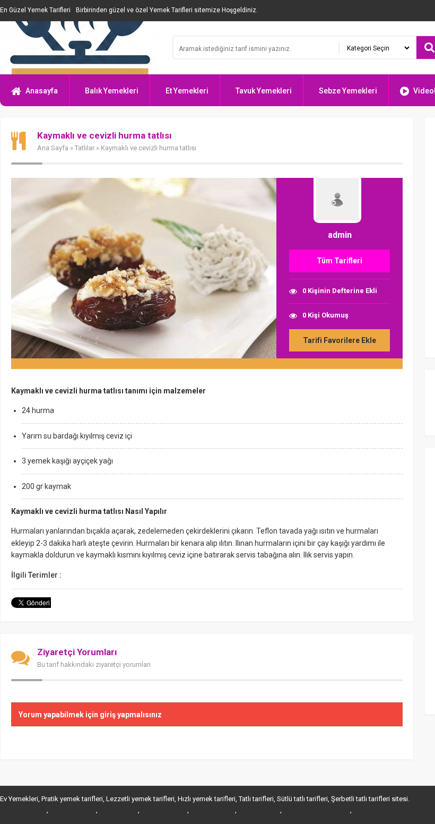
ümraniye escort (377, 810)
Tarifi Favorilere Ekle (339, 340)
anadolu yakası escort (316, 810)
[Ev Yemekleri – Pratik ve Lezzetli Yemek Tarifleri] (79, 47)
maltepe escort (22, 810)
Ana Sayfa (52, 148)
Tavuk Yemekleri (264, 91)
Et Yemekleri (187, 91)
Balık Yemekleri (111, 91)
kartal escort (117, 810)
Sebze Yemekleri (348, 91)
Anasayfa (41, 91)
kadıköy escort (211, 810)
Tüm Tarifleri (339, 260)
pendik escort (258, 810)
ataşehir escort (72, 810)
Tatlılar (84, 148)
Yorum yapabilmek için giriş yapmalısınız (90, 714)
